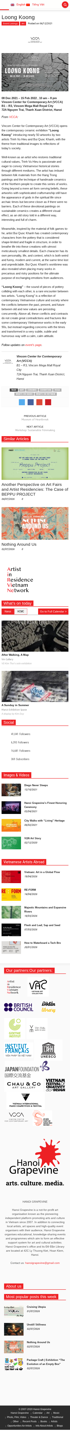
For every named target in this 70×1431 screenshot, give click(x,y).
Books (43, 1421)
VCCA (13, 117)
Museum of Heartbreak (35, 419)
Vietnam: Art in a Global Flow (42, 872)
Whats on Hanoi (24, 394)
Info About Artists (44, 1425)
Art (23, 23)
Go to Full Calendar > (53, 611)
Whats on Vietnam (45, 394)
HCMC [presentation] (21, 611)
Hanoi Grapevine (20, 1413)
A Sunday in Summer (15, 705)
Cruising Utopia (36, 1306)
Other (16, 1421)
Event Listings (10, 23)
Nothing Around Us (19, 544)
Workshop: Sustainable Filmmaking (35, 430)
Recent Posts (30, 1421)
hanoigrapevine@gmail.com (42, 1262)
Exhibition (45, 390)
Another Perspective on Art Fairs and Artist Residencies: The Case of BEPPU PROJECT (35, 489)
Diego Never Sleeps (36, 785)
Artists (54, 1421)
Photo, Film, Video (16, 1417)
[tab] (8, 612)
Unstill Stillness (36, 1324)
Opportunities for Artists (19, 1425)
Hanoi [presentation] (8, 611)
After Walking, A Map (15, 654)
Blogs (60, 1425)
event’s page (33, 345)
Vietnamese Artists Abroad (24, 862)
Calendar (38, 1413)
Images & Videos (16, 775)
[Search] (65, 4)
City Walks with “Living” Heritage (44, 820)
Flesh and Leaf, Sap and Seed (42, 925)
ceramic (32, 390)
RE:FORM (30, 889)
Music (56, 1413)
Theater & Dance (39, 1417)
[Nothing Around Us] (35, 523)
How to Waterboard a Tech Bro (42, 942)
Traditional (57, 1417)
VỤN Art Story (32, 838)
